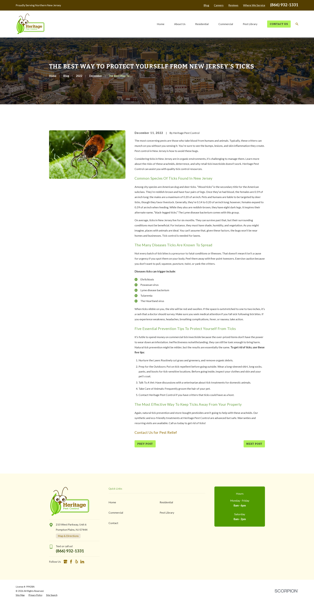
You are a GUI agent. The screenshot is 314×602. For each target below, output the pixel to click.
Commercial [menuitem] (225, 24)
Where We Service (254, 5)
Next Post (254, 443)
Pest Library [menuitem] (250, 24)
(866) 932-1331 (284, 4)
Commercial (116, 512)
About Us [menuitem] (179, 24)
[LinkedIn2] (82, 562)
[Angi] (88, 562)
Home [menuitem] (160, 24)
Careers (218, 5)
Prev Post (145, 443)
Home (112, 502)
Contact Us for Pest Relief (156, 432)
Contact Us (279, 24)
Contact (113, 523)
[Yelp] (76, 562)
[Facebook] (71, 562)
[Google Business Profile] (65, 562)
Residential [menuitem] (202, 24)
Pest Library (167, 512)
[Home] (30, 24)
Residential (166, 502)
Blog (206, 5)
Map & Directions (68, 536)
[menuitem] (20, 595)
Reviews (233, 5)
